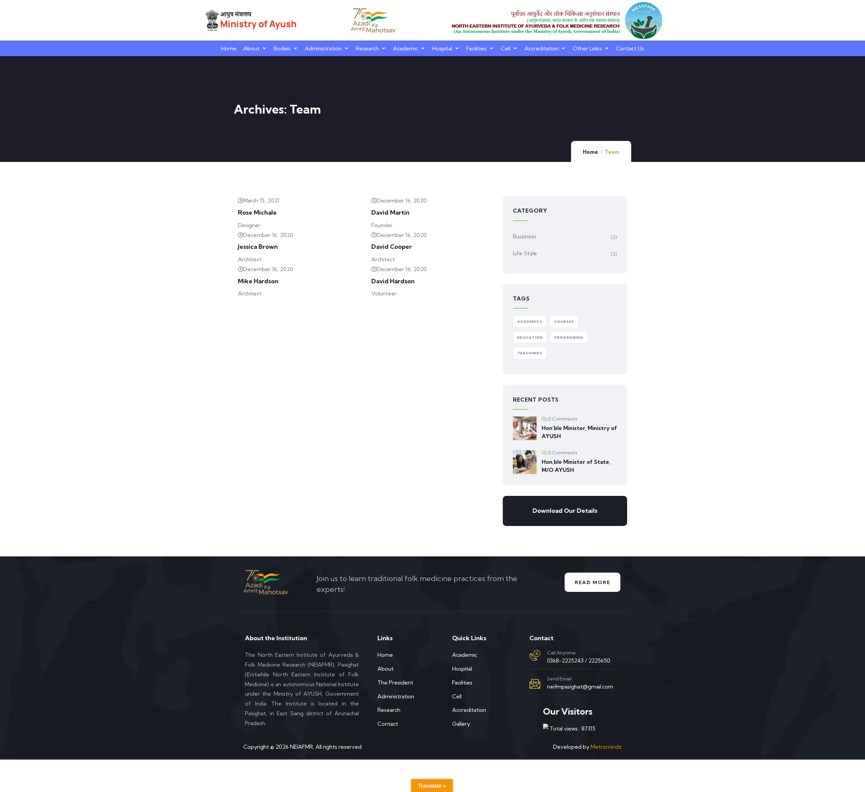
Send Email (559, 679)
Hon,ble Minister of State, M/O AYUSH (576, 465)
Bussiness (524, 236)
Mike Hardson (258, 281)
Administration (323, 48)
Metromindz (606, 746)
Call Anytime (561, 653)
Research (367, 48)
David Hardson (393, 281)
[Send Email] (534, 683)
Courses (564, 321)
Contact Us (630, 48)
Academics (529, 321)
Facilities (476, 48)
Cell (505, 48)
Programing (569, 337)
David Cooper (391, 246)
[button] (255, 48)
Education (530, 337)
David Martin (390, 212)
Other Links (587, 48)
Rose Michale (257, 212)
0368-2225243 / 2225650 (578, 660)
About (251, 48)
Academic (405, 48)
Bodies (282, 48)
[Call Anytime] (534, 655)
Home (229, 48)
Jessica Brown (258, 246)
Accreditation (541, 48)
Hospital (442, 48)
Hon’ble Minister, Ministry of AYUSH (579, 432)
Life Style (525, 253)
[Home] (250, 20)
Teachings (529, 353)
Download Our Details (565, 510)
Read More (592, 582)
